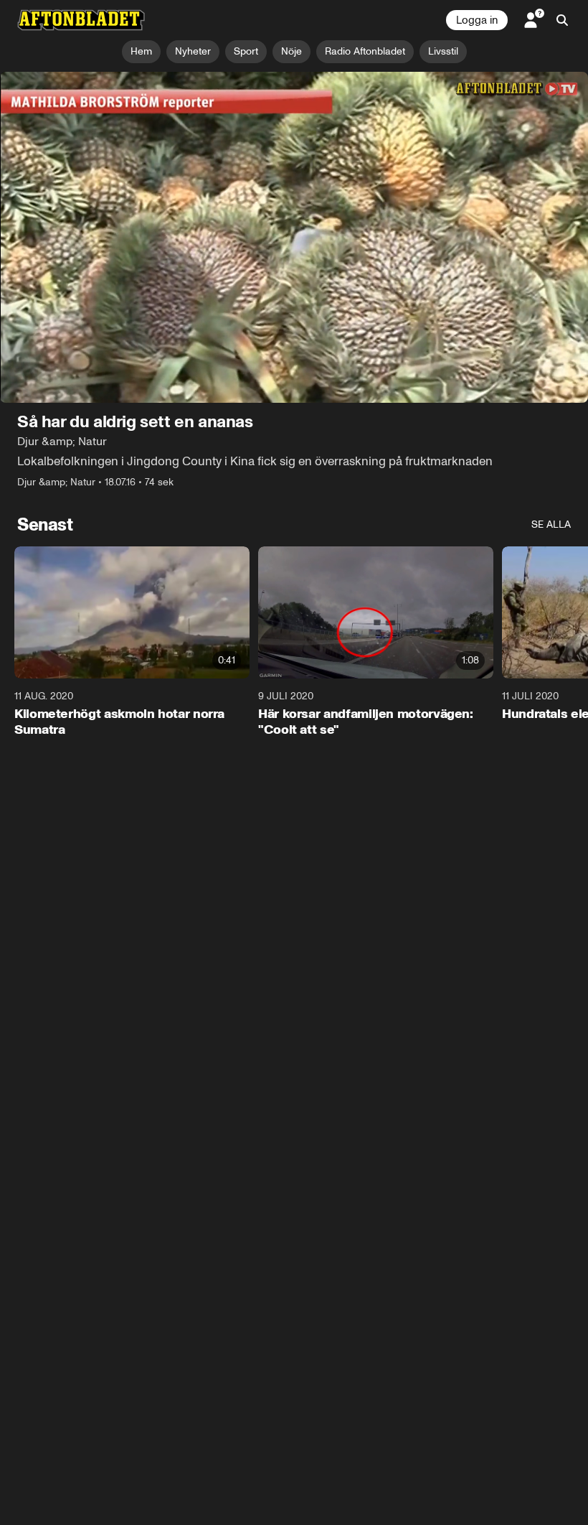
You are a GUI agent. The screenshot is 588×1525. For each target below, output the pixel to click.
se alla (551, 524)
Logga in (477, 20)
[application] (294, 237)
